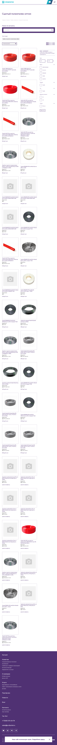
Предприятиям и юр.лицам (7, 669)
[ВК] (11, 730)
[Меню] (54, 2)
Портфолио (6, 693)
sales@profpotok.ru (8, 725)
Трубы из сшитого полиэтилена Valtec (11, 38)
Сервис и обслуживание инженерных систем (11, 686)
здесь (43, 739)
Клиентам (5, 659)
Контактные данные (6, 709)
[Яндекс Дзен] (7, 730)
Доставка (4, 688)
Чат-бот (5, 716)
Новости (5, 697)
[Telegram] (16, 730)
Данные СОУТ (5, 678)
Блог (3, 702)
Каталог (5, 655)
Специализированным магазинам (9, 661)
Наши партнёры (5, 711)
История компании (6, 676)
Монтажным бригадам (6, 667)
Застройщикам (5, 663)
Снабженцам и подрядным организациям (11, 665)
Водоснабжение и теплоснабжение (9, 684)
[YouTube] (3, 730)
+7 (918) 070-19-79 (8, 720)
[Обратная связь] (50, 2)
